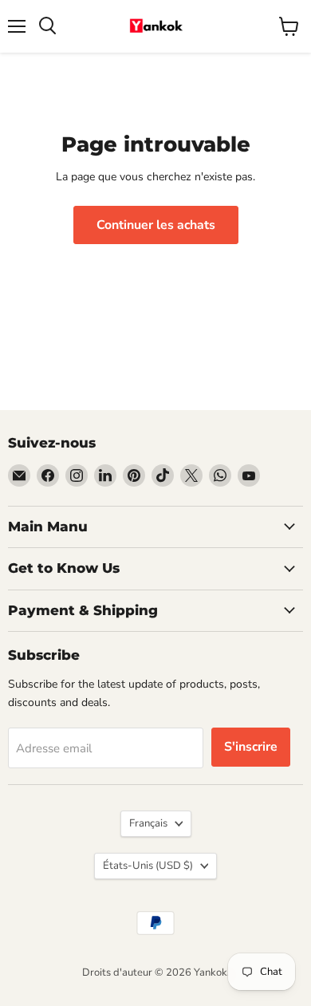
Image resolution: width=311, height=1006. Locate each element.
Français (148, 823)
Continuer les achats (155, 225)
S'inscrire (251, 746)
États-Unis (148, 865)
